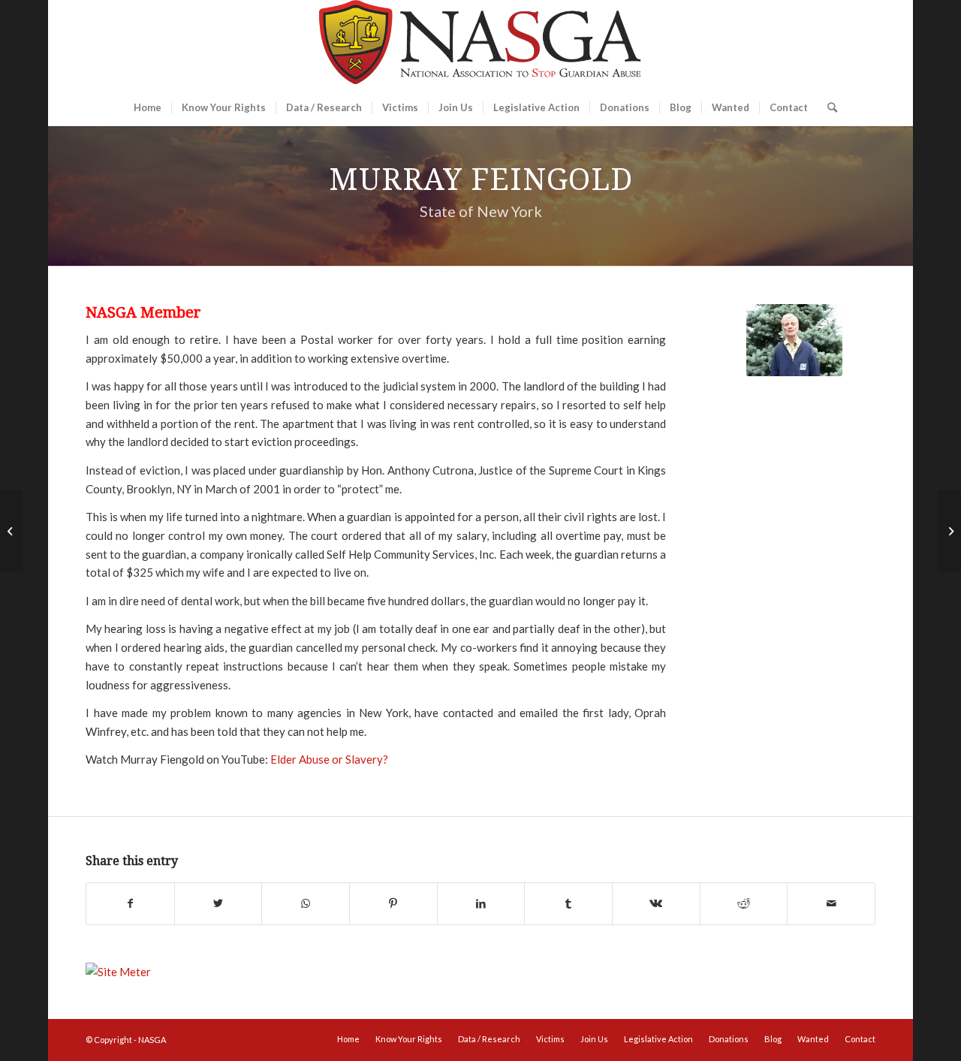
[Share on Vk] (656, 903)
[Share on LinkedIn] (481, 903)
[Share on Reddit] (744, 903)
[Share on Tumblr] (568, 903)
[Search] (827, 107)
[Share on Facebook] (130, 903)
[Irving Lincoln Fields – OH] (949, 531)
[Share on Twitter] (218, 903)
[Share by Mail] (831, 903)
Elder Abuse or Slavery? (329, 759)
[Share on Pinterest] (393, 903)
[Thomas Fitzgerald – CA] (11, 531)
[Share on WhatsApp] (305, 903)
